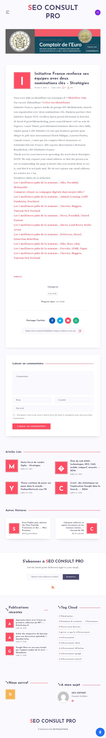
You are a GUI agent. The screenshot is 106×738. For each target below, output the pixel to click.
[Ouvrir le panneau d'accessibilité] (100, 732)
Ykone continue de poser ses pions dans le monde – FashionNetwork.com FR (36, 486)
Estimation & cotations (71, 621)
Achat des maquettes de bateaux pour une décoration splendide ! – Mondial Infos (32, 636)
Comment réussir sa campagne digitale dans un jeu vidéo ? (49, 192)
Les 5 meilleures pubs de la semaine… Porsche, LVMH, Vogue (50, 248)
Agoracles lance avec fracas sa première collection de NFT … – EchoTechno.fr (31, 622)
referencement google (71, 654)
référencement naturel (71, 659)
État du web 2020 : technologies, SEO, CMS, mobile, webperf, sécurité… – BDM (85, 466)
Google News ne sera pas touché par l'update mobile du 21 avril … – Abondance (32, 650)
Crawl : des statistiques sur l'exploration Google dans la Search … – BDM (85, 486)
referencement (68, 638)
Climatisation (67, 616)
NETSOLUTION (60, 729)
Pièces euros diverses (71, 627)
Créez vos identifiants (56, 102)
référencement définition (72, 648)
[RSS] (53, 587)
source (18, 276)
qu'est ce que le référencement (75, 632)
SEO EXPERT (79, 693)
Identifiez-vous (77, 97)
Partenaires (92, 621)
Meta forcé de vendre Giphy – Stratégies (32, 464)
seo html (53, 293)
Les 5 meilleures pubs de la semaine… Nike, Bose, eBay (47, 243)
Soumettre (71, 577)
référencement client (70, 643)
